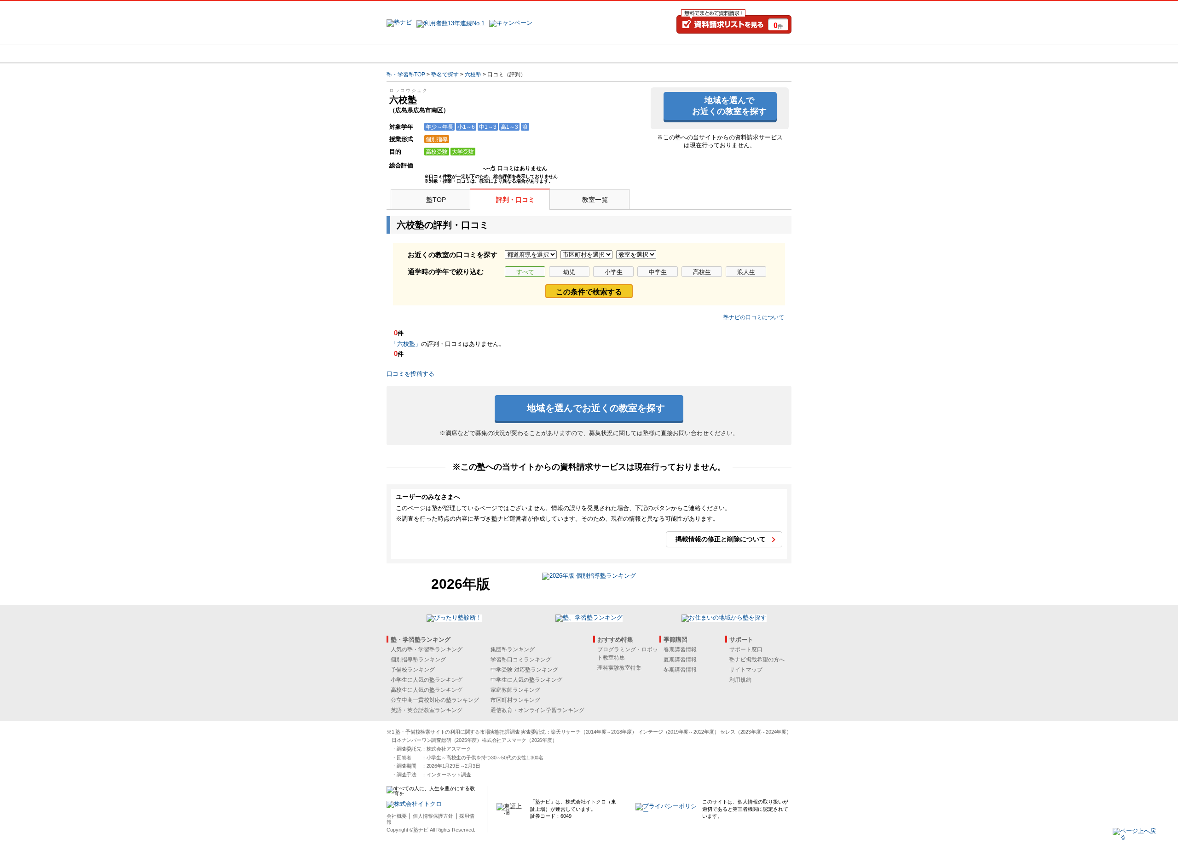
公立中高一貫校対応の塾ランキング (435, 700)
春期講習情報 (680, 649)
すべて (525, 272)
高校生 (702, 272)
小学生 (614, 272)
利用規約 (740, 680)
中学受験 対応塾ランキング (524, 669)
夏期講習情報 (680, 659)
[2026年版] (589, 577)
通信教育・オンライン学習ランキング (537, 710)
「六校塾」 (406, 343)
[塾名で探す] (487, 54)
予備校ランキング (413, 669)
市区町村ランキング (515, 700)
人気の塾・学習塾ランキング (426, 649)
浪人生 (746, 272)
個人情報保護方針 (433, 816)
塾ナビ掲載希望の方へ (757, 659)
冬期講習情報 (680, 669)
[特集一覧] (688, 54)
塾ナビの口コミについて (753, 317)
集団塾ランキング (513, 649)
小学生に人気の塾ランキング (426, 680)
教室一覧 (595, 199)
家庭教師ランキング (515, 690)
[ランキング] (554, 54)
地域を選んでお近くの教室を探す (729, 105)
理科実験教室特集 (619, 668)
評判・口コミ (515, 199)
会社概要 (397, 816)
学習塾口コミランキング (521, 659)
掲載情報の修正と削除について (721, 539)
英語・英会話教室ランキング (426, 710)
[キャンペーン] (756, 54)
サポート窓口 (745, 649)
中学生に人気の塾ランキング (526, 680)
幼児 (569, 272)
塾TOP (436, 199)
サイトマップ (745, 669)
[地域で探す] (420, 54)
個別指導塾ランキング (418, 659)
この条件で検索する (589, 292)
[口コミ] (621, 54)
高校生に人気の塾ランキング (426, 690)
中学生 (658, 272)
